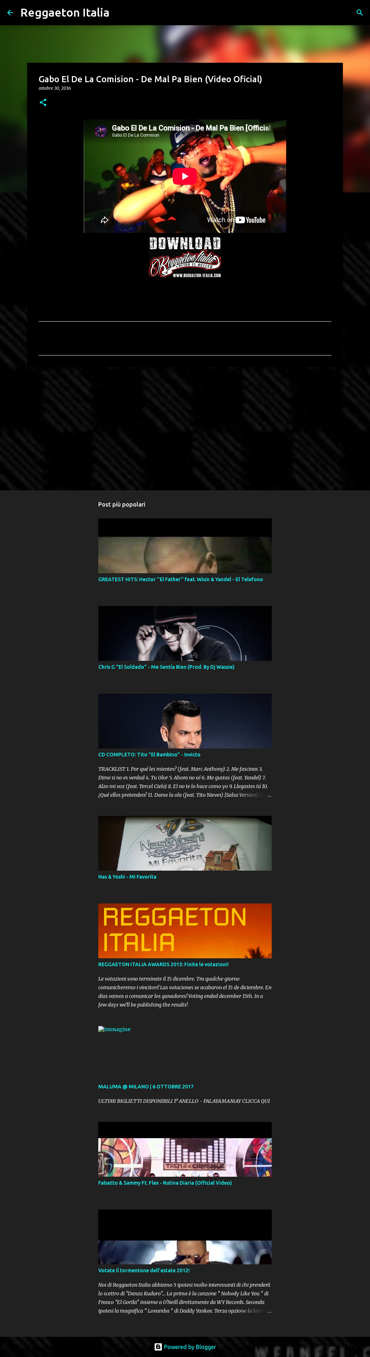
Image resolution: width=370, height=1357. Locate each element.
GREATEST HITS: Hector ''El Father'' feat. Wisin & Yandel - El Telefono (180, 579)
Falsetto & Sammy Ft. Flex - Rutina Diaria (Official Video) (165, 1183)
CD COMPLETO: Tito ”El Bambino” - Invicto (149, 754)
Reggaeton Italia (64, 12)
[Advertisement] (185, 428)
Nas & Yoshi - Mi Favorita (127, 877)
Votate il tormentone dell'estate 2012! (144, 1270)
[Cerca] (119, 12)
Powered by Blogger (189, 1347)
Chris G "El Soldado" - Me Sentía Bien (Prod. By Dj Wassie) (166, 667)
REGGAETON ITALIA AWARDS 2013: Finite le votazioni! (163, 964)
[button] (43, 103)
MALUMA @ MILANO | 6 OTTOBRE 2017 (146, 1086)
